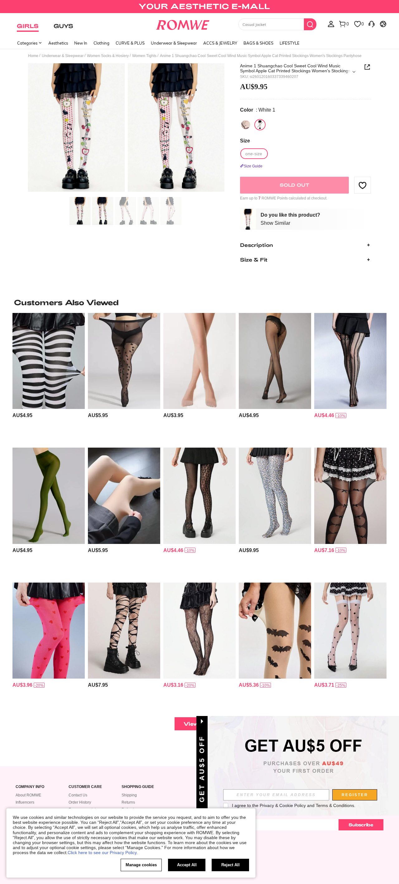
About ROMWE (28, 795)
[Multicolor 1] (245, 124)
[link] (199, 7)
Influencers (25, 802)
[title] (199, 302)
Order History (80, 802)
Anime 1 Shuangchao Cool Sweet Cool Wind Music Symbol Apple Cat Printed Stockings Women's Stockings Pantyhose (295, 68)
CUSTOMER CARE (85, 787)
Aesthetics (58, 43)
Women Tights (144, 56)
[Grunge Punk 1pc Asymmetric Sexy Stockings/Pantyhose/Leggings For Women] (350, 496)
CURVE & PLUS (130, 43)
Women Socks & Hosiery (108, 56)
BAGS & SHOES (258, 43)
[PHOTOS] (126, 128)
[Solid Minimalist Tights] (199, 361)
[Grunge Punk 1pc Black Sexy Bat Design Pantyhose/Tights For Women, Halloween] (275, 631)
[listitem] (48, 378)
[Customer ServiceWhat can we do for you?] (371, 23)
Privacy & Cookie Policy (283, 805)
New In (80, 43)
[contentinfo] (22, 415)
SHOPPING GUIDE (138, 787)
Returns (128, 802)
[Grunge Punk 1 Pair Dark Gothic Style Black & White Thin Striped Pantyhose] (48, 361)
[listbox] (331, 23)
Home (33, 56)
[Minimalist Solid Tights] (124, 496)
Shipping (129, 795)
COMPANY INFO (30, 787)
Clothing (101, 43)
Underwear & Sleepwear (174, 43)
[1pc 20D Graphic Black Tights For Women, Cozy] (275, 361)
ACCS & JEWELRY (220, 43)
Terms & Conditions (335, 805)
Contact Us (78, 795)
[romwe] (182, 23)
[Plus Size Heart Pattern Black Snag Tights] (124, 361)
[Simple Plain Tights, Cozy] (48, 496)
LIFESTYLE (290, 43)
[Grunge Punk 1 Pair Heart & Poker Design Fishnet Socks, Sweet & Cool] (199, 496)
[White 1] (260, 124)
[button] (362, 185)
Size (245, 140)
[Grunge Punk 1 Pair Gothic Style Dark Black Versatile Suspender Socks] (350, 631)
